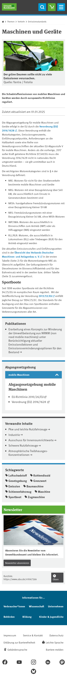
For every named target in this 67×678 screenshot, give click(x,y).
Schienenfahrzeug (19, 491)
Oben (56, 579)
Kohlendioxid (41, 475)
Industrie (14, 435)
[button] (33, 375)
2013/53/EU (45, 296)
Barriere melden (54, 649)
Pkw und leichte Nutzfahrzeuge (27, 429)
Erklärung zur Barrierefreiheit (19, 642)
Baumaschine (35, 486)
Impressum (10, 635)
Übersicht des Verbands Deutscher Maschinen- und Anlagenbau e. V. (28, 254)
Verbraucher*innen (14, 606)
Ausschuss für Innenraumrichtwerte (31, 440)
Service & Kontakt (33, 635)
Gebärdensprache (17, 649)
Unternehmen (55, 606)
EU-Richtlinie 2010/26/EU (28, 397)
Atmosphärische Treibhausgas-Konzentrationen (28, 453)
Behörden (9, 617)
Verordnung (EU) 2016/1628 (29, 402)
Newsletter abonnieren (17, 563)
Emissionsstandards (37, 21)
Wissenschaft (36, 606)
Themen (10, 21)
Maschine (44, 491)
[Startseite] (9, 7)
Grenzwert (39, 481)
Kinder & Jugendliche (51, 617)
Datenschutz (56, 635)
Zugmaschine (36, 497)
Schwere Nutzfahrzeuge (23, 445)
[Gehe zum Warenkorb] (52, 7)
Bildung (27, 617)
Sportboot (14, 497)
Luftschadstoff (17, 475)
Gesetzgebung (17, 481)
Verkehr (21, 21)
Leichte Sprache (54, 642)
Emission (14, 486)
